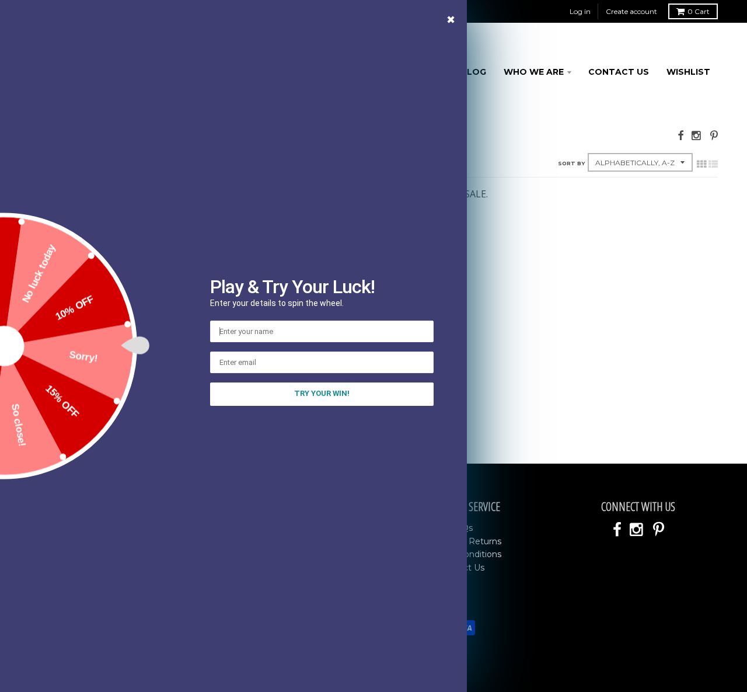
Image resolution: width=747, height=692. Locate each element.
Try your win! (322, 393)
